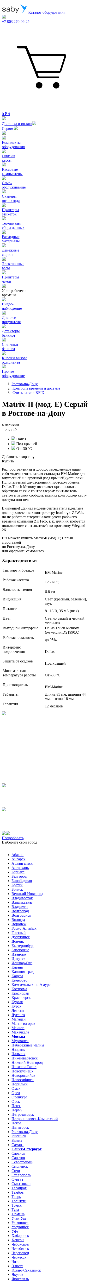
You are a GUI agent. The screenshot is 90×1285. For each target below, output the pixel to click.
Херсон (18, 1240)
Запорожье (20, 950)
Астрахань (20, 868)
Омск (16, 1088)
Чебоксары (20, 1244)
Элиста (17, 1266)
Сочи (16, 1171)
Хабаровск (20, 1236)
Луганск (18, 1015)
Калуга (17, 976)
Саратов (18, 1158)
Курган (17, 1002)
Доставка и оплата (17, 124)
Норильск (20, 1084)
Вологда (18, 920)
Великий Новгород (27, 894)
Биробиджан (22, 881)
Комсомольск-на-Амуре (31, 985)
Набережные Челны (28, 1045)
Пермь (17, 1110)
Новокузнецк (22, 1071)
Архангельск (22, 863)
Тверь (16, 1197)
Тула (15, 1210)
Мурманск (20, 1041)
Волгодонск (21, 915)
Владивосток (22, 898)
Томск (17, 1205)
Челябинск (20, 1249)
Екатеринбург (23, 946)
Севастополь (22, 1162)
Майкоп (18, 1028)
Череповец (20, 1253)
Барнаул (18, 872)
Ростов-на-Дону (25, 1132)
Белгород (19, 876)
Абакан (18, 855)
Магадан (19, 1019)
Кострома (19, 989)
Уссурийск (20, 1227)
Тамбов (18, 1192)
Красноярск (21, 997)
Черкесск (19, 1257)
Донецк (18, 941)
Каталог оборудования (46, 12)
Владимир (20, 907)
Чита (15, 1262)
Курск (16, 1006)
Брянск (17, 889)
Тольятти (19, 1201)
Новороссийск (23, 1075)
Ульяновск (20, 1223)
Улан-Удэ (19, 1218)
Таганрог (19, 1188)
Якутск (17, 1274)
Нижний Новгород (27, 1062)
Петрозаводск (23, 1114)
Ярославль (20, 1279)
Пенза (16, 1106)
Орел (16, 1093)
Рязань (17, 1140)
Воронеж (19, 924)
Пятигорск (20, 1127)
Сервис (8, 128)
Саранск (18, 1153)
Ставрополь (21, 1175)
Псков (17, 1123)
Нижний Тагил (24, 1067)
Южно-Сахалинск (26, 1270)
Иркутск (18, 959)
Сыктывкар (21, 1184)
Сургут (17, 1179)
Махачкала (20, 1032)
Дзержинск (21, 937)
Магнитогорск (23, 1023)
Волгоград (20, 911)
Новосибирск (23, 1080)
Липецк (18, 1010)
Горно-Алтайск (24, 928)
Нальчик (18, 1054)
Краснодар (20, 993)
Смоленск (20, 1166)
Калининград (23, 972)
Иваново (19, 954)
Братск (17, 885)
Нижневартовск (25, 1058)
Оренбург (19, 1097)
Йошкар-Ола (22, 963)
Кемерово (19, 980)
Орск (16, 1101)
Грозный (19, 933)
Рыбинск (19, 1136)
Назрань (18, 1049)
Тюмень (18, 1214)
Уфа (15, 1231)
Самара (18, 1145)
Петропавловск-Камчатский (35, 1119)
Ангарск (18, 859)
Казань (17, 967)
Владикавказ (22, 902)
